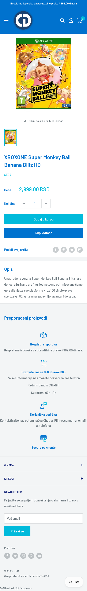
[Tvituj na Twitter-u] (72, 249)
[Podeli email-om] (80, 249)
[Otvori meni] (6, 20)
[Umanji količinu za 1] (23, 203)
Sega (7, 175)
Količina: (10, 203)
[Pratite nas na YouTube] (39, 556)
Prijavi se (17, 531)
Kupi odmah (43, 233)
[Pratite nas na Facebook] (7, 556)
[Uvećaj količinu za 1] (46, 203)
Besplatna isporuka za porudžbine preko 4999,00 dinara (43, 3)
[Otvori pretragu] (62, 20)
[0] (79, 20)
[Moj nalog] (71, 20)
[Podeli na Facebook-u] (56, 249)
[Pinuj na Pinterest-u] (64, 249)
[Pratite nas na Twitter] (15, 556)
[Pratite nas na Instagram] (23, 556)
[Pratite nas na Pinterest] (31, 556)
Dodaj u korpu (44, 219)
